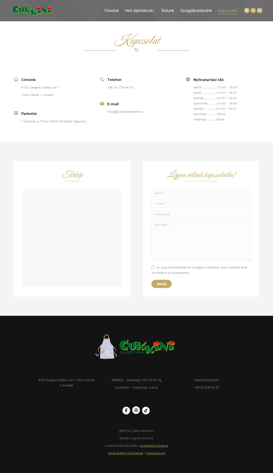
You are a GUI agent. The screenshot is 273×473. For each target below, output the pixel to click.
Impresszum (155, 453)
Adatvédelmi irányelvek (125, 453)
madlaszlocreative (154, 446)
